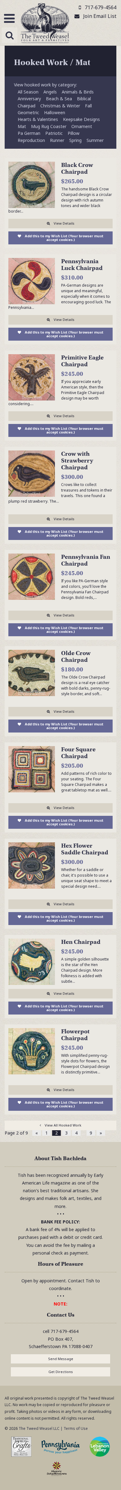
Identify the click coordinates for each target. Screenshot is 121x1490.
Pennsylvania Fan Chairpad (85, 560)
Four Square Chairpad (78, 753)
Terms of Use (76, 1428)
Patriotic (54, 133)
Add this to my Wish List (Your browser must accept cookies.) (64, 238)
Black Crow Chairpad (77, 168)
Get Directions (60, 1371)
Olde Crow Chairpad (76, 656)
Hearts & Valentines (38, 119)
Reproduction (31, 140)
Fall (88, 106)
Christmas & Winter (60, 106)
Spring (75, 140)
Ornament (81, 126)
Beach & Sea (59, 99)
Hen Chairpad (81, 941)
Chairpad (26, 106)
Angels (50, 92)
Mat (22, 126)
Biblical (84, 99)
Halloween (54, 112)
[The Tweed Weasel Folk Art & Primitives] (45, 24)
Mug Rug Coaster (48, 126)
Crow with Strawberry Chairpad (77, 460)
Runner (57, 140)
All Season (28, 92)
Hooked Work (41, 62)
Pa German (29, 133)
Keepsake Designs (81, 119)
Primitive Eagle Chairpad (82, 361)
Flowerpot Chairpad (75, 1035)
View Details (64, 223)
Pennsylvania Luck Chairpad (82, 265)
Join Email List (99, 16)
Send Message (60, 1358)
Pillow (73, 133)
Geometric (28, 112)
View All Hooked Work (63, 1125)
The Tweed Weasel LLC (39, 1428)
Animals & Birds (78, 92)
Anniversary (29, 99)
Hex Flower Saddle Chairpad (84, 849)
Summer (95, 140)
